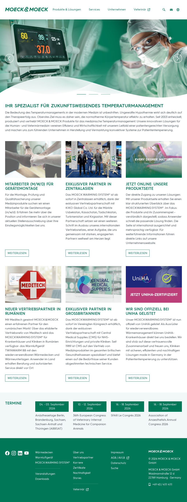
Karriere (78, 462)
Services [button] (94, 9)
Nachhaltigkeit (82, 473)
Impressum (117, 452)
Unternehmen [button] (117, 9)
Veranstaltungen (45, 473)
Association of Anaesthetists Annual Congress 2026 (162, 420)
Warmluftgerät (44, 457)
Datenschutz (118, 463)
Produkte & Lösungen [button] (67, 9)
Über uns (78, 452)
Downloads (42, 479)
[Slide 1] (81, 94)
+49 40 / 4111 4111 (162, 484)
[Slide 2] (93, 94)
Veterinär (140, 9)
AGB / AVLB (118, 457)
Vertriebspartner (83, 457)
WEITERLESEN (16, 253)
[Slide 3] (105, 94)
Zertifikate (79, 467)
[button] (178, 10)
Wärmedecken (44, 452)
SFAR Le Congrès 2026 (126, 415)
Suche (114, 468)
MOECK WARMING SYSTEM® (52, 462)
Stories (77, 478)
